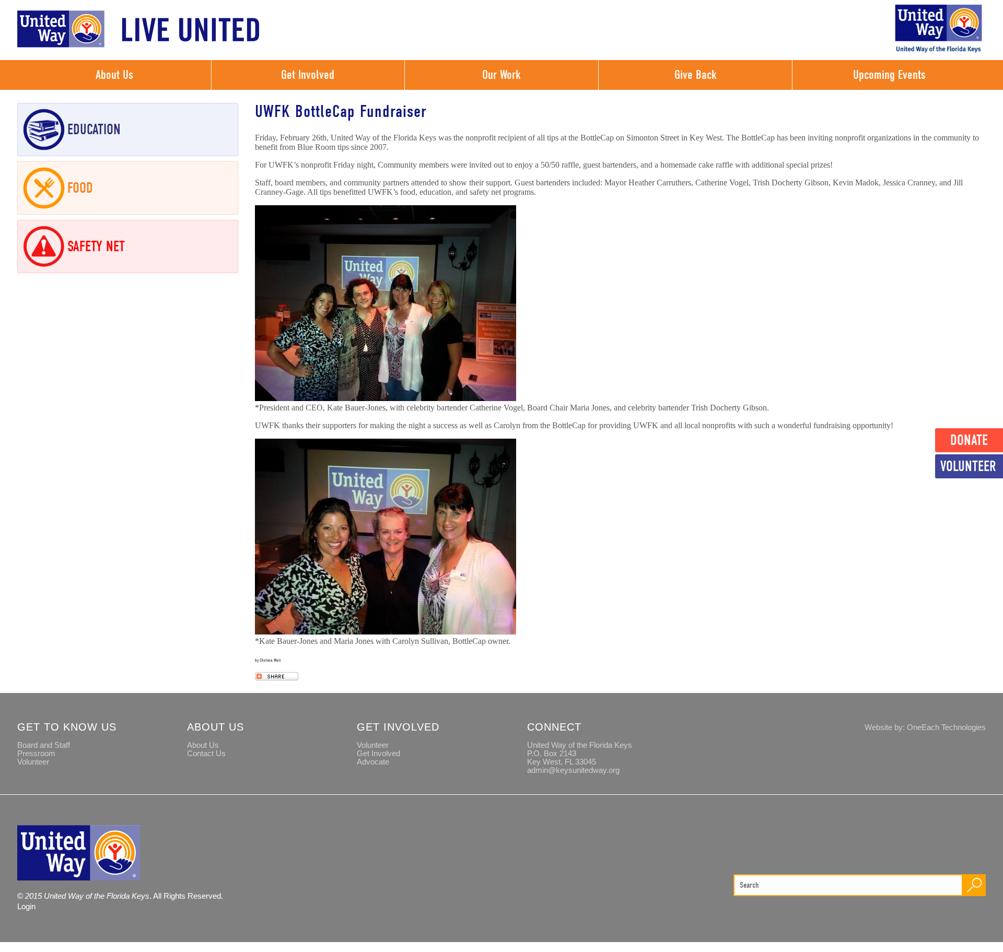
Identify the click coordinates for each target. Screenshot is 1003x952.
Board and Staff (43, 745)
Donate (969, 440)
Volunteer (968, 466)
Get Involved (307, 74)
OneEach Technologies (946, 727)
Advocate (373, 762)
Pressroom (36, 753)
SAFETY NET (96, 246)
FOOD (80, 188)
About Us (114, 74)
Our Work (501, 74)
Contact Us (206, 753)
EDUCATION (94, 129)
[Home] (138, 45)
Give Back (695, 74)
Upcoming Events (889, 74)
